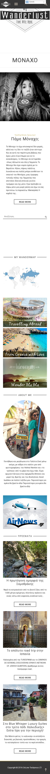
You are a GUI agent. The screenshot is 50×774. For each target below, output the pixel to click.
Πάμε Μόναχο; (25, 139)
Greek (31, 2)
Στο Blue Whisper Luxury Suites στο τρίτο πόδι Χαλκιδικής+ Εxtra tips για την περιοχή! (25, 727)
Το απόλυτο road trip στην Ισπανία (25, 652)
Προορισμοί (31, 135)
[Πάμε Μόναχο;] (25, 96)
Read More (25, 604)
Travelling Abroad (20, 135)
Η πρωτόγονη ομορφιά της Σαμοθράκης (25, 582)
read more (25, 202)
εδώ (20, 483)
